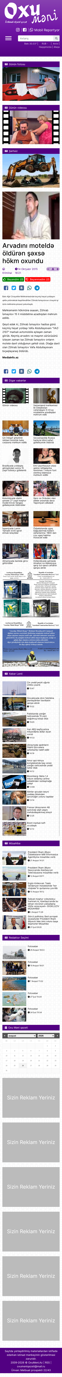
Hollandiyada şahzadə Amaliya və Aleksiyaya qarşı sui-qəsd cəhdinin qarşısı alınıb (45, 564)
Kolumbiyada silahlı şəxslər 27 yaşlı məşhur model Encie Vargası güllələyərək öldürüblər (14, 501)
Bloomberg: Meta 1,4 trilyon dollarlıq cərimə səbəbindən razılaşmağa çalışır (39, 780)
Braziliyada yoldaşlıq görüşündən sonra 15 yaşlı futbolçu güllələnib (14, 468)
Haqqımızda (45, 47)
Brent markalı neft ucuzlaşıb (36, 824)
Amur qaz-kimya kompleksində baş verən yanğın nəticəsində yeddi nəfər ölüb (39, 764)
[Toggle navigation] (8, 38)
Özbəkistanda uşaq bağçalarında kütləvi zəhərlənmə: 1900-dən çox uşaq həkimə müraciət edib (44, 533)
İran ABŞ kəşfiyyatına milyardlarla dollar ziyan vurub (39, 731)
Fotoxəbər (33, 946)
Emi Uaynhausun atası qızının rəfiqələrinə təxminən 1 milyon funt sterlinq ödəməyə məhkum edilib (44, 470)
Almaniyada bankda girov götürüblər (15, 562)
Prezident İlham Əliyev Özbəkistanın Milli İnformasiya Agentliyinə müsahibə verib (43, 854)
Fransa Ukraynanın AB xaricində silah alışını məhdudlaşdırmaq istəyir (39, 809)
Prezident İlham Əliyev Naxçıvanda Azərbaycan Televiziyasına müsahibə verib (43, 870)
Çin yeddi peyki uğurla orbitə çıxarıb (38, 683)
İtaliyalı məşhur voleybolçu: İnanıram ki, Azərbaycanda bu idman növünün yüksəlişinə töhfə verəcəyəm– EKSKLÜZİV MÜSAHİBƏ (43, 904)
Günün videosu (10, 405)
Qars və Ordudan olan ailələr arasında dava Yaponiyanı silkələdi (44, 500)
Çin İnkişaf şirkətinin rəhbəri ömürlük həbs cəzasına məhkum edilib (14, 440)
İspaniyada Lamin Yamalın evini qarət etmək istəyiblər (12, 530)
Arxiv (55, 43)
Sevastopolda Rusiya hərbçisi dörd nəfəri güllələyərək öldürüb (44, 440)
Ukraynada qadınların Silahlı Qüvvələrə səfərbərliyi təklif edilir (38, 747)
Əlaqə (57, 47)
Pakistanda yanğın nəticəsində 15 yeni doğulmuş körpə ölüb (37, 716)
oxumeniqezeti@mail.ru (31, 1366)
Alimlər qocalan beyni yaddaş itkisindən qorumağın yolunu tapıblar (40, 794)
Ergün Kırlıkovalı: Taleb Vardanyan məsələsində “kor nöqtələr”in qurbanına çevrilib (43, 885)
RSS (47, 1362)
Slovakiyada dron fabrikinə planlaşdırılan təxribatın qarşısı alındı (40, 700)
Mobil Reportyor (46, 30)
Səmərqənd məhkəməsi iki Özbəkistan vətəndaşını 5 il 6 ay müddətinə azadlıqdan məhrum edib (45, 410)
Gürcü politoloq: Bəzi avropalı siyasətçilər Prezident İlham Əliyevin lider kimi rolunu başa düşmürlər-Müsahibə (43, 920)
